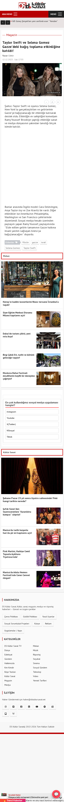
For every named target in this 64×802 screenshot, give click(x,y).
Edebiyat (8, 654)
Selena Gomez (13, 247)
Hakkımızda (9, 663)
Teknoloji (37, 672)
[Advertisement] (32, 168)
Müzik (35, 650)
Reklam (48, 623)
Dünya (7, 650)
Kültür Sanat (9, 676)
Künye (37, 623)
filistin (25, 242)
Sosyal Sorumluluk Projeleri (16, 623)
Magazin (11, 35)
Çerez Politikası (11, 616)
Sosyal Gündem (40, 667)
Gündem (8, 659)
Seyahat (36, 659)
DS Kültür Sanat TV (12, 646)
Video (35, 676)
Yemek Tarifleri (40, 680)
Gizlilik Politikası (30, 616)
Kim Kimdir (9, 667)
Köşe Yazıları (10, 672)
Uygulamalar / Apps (13, 630)
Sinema (36, 663)
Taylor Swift (29, 247)
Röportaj (36, 654)
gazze (35, 242)
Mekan (36, 646)
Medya (7, 685)
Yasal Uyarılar (48, 616)
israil (43, 242)
